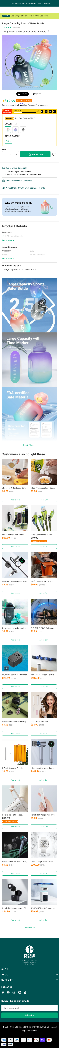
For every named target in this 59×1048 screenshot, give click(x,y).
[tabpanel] (29, 62)
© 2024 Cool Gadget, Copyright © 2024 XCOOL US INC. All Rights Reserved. (30, 1029)
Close (29, 969)
